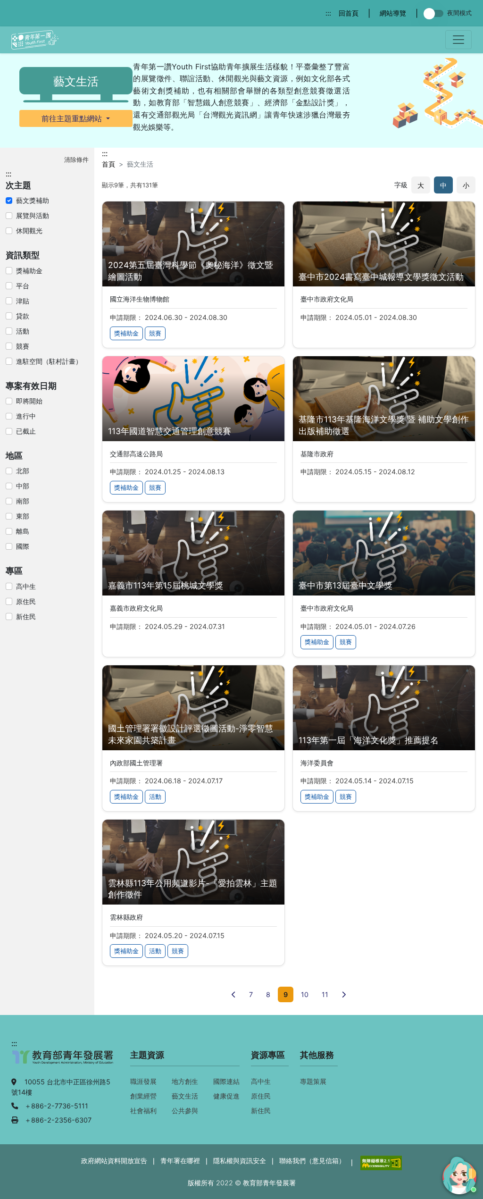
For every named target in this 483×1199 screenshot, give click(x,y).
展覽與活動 (32, 215)
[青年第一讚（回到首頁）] (34, 40)
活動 (22, 331)
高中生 (26, 586)
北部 (22, 471)
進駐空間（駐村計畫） (49, 361)
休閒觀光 (29, 230)
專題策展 (313, 1081)
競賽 (22, 346)
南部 (22, 501)
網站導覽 (393, 13)
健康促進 (226, 1096)
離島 (22, 531)
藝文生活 (185, 1096)
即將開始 (29, 401)
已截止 (26, 431)
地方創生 (185, 1081)
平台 (22, 286)
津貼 (22, 301)
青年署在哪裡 (180, 1161)
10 (304, 994)
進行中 (26, 416)
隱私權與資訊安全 (239, 1161)
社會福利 (143, 1111)
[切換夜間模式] (435, 13)
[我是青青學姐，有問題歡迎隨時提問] (458, 1174)
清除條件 (76, 159)
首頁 (108, 164)
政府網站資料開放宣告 (114, 1161)
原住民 (26, 601)
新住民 (26, 616)
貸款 (22, 316)
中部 (22, 486)
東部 (22, 516)
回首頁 (348, 13)
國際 (22, 546)
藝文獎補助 (32, 200)
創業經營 (143, 1096)
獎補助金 (29, 271)
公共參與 (185, 1111)
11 (325, 994)
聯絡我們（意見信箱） (312, 1161)
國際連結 (226, 1081)
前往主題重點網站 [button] (73, 118)
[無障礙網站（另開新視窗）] (380, 1162)
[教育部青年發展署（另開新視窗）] (63, 1062)
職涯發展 (143, 1081)
